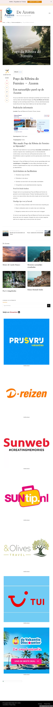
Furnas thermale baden (35, 290)
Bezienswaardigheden (26, 47)
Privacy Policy (12, 705)
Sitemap (40, 704)
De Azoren (25, 12)
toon (20, 72)
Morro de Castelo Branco (11, 265)
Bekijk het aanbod (34, 1)
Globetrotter (7, 74)
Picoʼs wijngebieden (9, 291)
